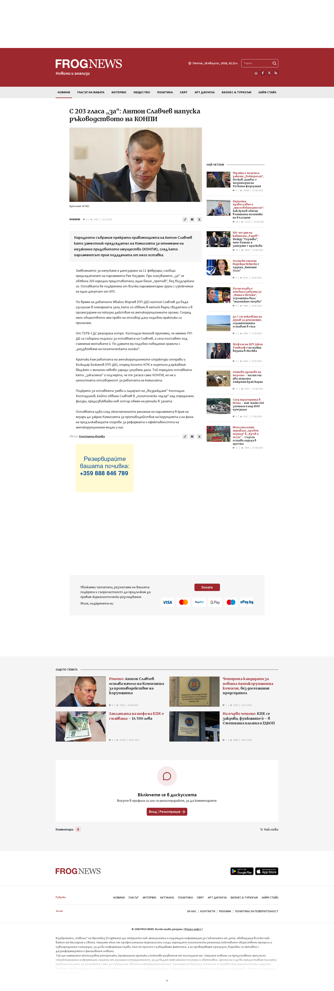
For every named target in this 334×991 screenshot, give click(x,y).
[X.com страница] (269, 72)
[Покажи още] (167, 980)
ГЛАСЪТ (134, 897)
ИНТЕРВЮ (149, 897)
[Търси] (274, 63)
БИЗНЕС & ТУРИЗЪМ (244, 897)
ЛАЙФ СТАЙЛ (270, 897)
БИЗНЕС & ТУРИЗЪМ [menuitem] (236, 92)
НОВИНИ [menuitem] (64, 92)
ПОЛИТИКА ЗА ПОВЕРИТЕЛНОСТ (256, 911)
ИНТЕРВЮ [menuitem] (119, 92)
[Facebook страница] (262, 72)
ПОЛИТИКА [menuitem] (165, 92)
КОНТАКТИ (207, 911)
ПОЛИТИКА (185, 897)
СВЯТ (200, 897)
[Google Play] (242, 871)
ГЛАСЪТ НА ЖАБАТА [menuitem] (90, 92)
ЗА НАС (191, 911)
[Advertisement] (167, 24)
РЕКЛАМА (225, 911)
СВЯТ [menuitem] (183, 92)
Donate (207, 587)
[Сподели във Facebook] (192, 219)
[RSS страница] (275, 72)
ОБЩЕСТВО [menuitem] (141, 92)
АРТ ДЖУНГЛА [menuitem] (205, 92)
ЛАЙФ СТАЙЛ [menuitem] (267, 92)
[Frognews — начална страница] (78, 871)
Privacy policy (193, 929)
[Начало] (256, 72)
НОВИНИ (74, 219)
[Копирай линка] (185, 219)
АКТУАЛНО (167, 897)
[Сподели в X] (199, 219)
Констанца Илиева (92, 436)
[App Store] (266, 871)
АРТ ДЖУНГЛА (217, 897)
